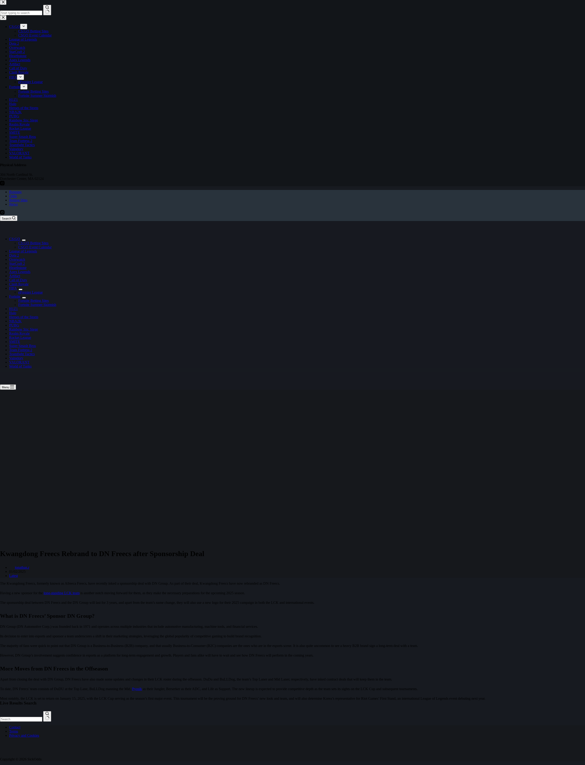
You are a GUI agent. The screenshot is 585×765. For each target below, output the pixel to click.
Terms (13, 731)
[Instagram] (2, 213)
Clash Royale (19, 284)
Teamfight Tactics (22, 354)
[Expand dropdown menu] (24, 240)
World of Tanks (20, 366)
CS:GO (14, 239)
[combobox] (21, 719)
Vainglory (16, 358)
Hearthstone (18, 268)
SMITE (14, 342)
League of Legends (23, 251)
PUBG (14, 325)
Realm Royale (19, 333)
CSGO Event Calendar (35, 247)
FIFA (13, 288)
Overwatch (17, 259)
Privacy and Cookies (24, 735)
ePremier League (30, 292)
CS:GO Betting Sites (33, 243)
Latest (13, 576)
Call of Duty (18, 280)
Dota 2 (14, 255)
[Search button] (47, 716)
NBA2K (15, 321)
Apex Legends (19, 272)
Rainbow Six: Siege (23, 329)
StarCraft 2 (17, 264)
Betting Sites (18, 200)
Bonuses (15, 192)
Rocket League (20, 337)
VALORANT (19, 362)
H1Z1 (13, 309)
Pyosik (137, 689)
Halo (12, 313)
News (13, 204)
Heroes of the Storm (23, 317)
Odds (13, 196)
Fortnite (14, 296)
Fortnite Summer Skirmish (37, 305)
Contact (14, 727)
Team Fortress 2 (20, 350)
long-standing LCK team (62, 593)
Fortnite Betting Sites (33, 300)
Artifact (14, 276)
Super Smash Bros (22, 346)
